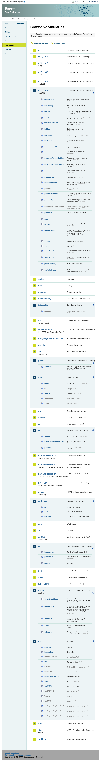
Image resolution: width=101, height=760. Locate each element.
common (42, 292)
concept (47, 383)
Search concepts (59, 43)
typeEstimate (49, 257)
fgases (41, 361)
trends (46, 246)
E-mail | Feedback (12, 753)
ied (39, 430)
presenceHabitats (51, 194)
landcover (42, 501)
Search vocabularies (41, 43)
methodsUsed (49, 177)
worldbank (43, 739)
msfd (40, 571)
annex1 (47, 436)
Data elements (10, 36)
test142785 (48, 686)
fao (39, 351)
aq (39, 50)
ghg (39, 411)
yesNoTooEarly (50, 264)
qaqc (46, 219)
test (39, 641)
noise (40, 577)
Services (8, 49)
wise (40, 730)
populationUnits (50, 182)
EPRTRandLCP (45, 329)
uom (40, 724)
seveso (41, 590)
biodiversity (43, 279)
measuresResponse (51, 171)
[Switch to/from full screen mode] (84, 1)
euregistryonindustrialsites (50, 339)
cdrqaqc (47, 111)
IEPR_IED (42, 483)
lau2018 (41, 537)
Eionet (14, 19)
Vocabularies (10, 45)
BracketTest (48, 652)
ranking (47, 224)
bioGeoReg (48, 106)
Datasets (8, 28)
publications (43, 584)
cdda (40, 286)
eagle (46, 512)
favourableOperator (51, 123)
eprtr (40, 320)
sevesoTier (48, 618)
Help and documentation (14, 23)
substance (48, 632)
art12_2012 (43, 57)
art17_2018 (43, 90)
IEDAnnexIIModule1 (47, 456)
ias (39, 424)
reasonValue (49, 606)
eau (45, 662)
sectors (47, 563)
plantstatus (48, 557)
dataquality (43, 305)
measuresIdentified (51, 147)
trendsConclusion (51, 251)
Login (76, 1)
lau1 (40, 524)
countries (48, 118)
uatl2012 (47, 517)
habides (41, 417)
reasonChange (49, 230)
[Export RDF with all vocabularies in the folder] (93, 93)
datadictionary (44, 299)
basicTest (48, 647)
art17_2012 (43, 81)
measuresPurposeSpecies (54, 164)
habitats (47, 129)
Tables (7, 32)
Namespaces (10, 54)
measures (48, 140)
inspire (41, 492)
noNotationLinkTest (51, 676)
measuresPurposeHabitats (54, 158)
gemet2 (41, 377)
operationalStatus (51, 599)
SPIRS (46, 626)
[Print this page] (81, 1)
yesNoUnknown (50, 270)
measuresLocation (51, 152)
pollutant (47, 448)
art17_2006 (43, 72)
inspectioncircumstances (54, 441)
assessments (49, 99)
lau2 (40, 530)
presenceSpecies (50, 200)
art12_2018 (43, 63)
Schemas (8, 41)
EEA (15, 1)
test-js (46, 681)
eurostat (41, 345)
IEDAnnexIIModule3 (47, 465)
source (47, 393)
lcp (39, 546)
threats (47, 241)
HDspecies (48, 135)
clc (45, 507)
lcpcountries (49, 552)
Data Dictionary (23, 19)
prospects (48, 213)
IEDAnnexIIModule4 (47, 474)
